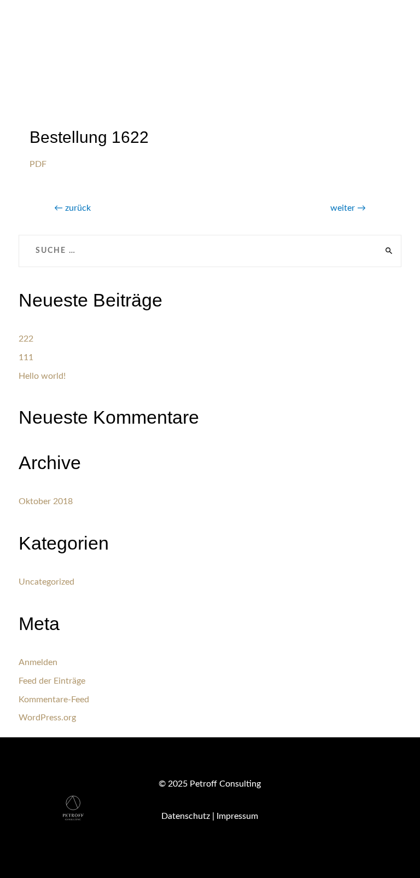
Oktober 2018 (46, 501)
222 (26, 338)
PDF (38, 164)
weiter (348, 208)
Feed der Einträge (52, 681)
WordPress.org (47, 717)
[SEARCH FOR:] (210, 250)
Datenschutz (185, 816)
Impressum (237, 816)
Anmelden (38, 662)
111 (26, 357)
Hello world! (42, 376)
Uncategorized (46, 581)
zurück (72, 208)
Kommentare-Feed (54, 699)
